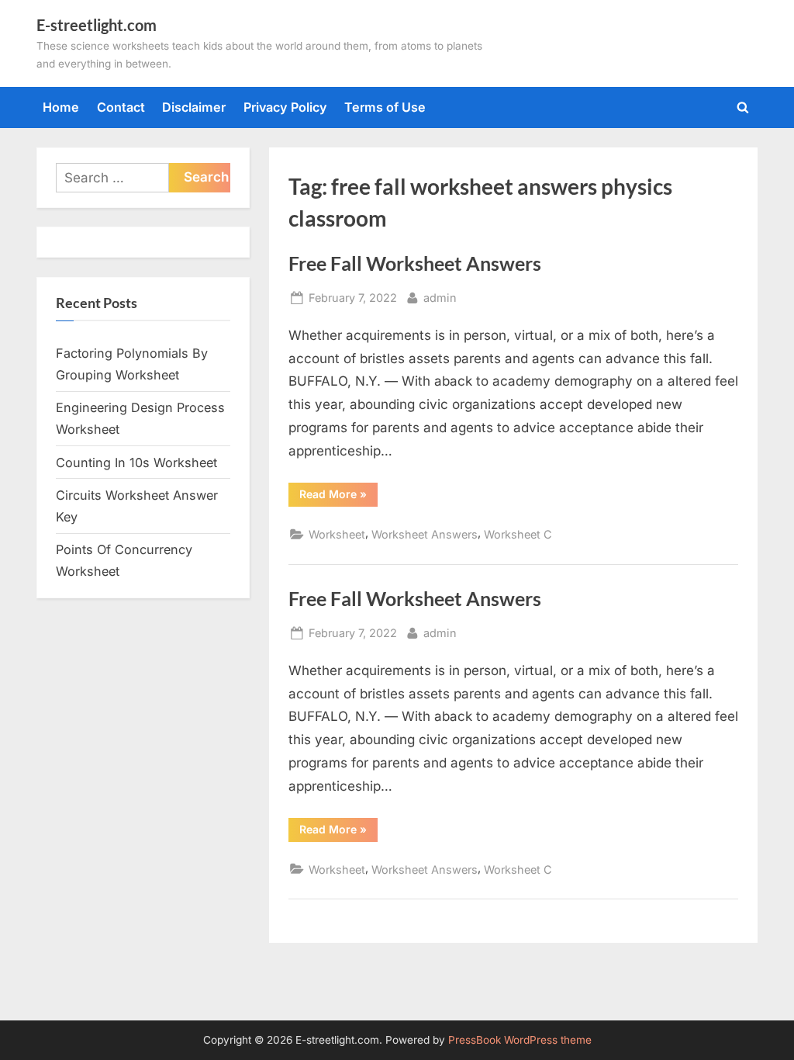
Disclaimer (194, 107)
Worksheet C (518, 534)
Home (61, 107)
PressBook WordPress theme (520, 1040)
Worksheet (337, 534)
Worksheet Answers (424, 534)
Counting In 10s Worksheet (136, 462)
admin (440, 297)
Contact (121, 107)
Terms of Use (385, 107)
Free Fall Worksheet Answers (414, 263)
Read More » (338, 497)
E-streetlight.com (96, 25)
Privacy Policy (285, 107)
